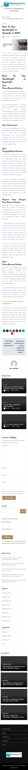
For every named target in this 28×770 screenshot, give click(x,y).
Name (4, 468)
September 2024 (6, 609)
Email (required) (6, 529)
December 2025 (6, 593)
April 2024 (5, 613)
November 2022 (6, 616)
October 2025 (6, 597)
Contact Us (5, 737)
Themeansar (13, 767)
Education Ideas (6, 636)
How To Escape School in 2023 (13, 424)
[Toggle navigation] (2, 6)
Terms (4, 744)
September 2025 (6, 601)
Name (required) (6, 522)
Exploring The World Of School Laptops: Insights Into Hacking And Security (14, 388)
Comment (5, 445)
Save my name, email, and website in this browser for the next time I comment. (13, 492)
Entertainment (6, 640)
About (4, 733)
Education (5, 632)
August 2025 (5, 605)
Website (4, 482)
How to (4, 23)
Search (4, 506)
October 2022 (6, 620)
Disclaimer (5, 741)
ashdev (8, 36)
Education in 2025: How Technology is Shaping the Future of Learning (13, 717)
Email (4, 475)
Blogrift (22, 765)
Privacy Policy (6, 729)
